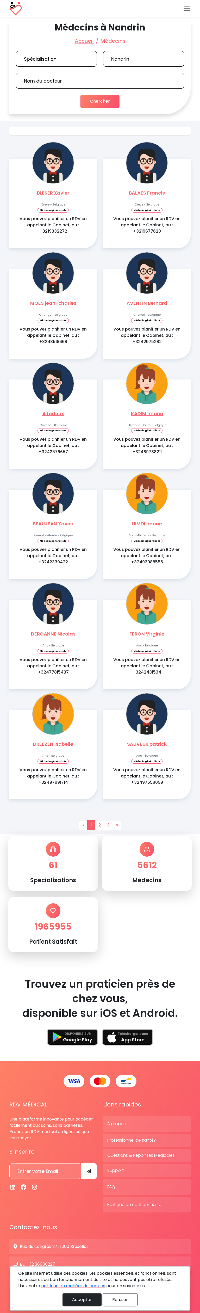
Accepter (82, 1300)
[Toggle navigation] (187, 8)
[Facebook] (24, 1187)
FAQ (111, 1187)
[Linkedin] (13, 1187)
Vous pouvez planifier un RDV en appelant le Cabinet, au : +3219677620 (146, 225)
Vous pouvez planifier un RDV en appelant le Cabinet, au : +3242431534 (146, 666)
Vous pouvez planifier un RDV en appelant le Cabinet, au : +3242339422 (53, 555)
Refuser (120, 1300)
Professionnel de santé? (131, 1140)
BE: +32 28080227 (37, 1264)
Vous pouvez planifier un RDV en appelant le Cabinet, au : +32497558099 (146, 776)
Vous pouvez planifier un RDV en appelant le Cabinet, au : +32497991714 (53, 776)
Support (115, 1170)
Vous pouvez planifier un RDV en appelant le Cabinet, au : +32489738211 (146, 445)
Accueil (84, 41)
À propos (116, 1124)
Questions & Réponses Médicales (141, 1155)
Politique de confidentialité (134, 1205)
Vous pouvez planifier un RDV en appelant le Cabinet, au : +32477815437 (53, 666)
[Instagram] (34, 1187)
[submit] (89, 1171)
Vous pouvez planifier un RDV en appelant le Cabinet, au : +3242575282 (146, 335)
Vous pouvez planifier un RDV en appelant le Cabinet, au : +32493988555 (146, 555)
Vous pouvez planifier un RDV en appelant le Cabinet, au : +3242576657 (53, 445)
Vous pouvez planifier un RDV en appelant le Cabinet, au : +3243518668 (53, 335)
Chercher (100, 101)
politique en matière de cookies (73, 1286)
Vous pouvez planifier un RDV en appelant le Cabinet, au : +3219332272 (53, 225)
